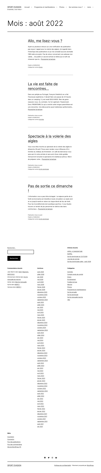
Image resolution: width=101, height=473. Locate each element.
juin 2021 (40, 426)
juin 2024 (40, 338)
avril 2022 (40, 403)
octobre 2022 (41, 388)
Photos (61, 7)
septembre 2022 (42, 391)
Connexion (10, 439)
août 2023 (40, 363)
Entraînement (71, 279)
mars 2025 (40, 315)
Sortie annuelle (72, 292)
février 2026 (41, 287)
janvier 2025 (41, 320)
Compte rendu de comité (75, 274)
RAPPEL (69, 254)
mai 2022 (40, 401)
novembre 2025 (42, 294)
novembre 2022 (42, 386)
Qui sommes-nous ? (76, 7)
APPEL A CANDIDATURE (74, 251)
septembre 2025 (42, 300)
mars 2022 (40, 406)
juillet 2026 (40, 274)
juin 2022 (40, 398)
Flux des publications (13, 442)
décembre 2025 (42, 292)
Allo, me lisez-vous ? (45, 41)
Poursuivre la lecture (48, 59)
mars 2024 (40, 345)
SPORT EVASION (14, 7)
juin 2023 (40, 368)
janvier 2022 (41, 411)
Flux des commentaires (14, 444)
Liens (89, 7)
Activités (41, 119)
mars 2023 (40, 376)
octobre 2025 (41, 297)
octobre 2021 (41, 419)
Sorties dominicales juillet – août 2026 (79, 261)
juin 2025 (40, 307)
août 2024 (40, 333)
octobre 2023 (41, 358)
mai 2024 (40, 340)
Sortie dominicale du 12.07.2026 (77, 256)
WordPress (90, 465)
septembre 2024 (42, 330)
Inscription (10, 437)
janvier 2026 (41, 289)
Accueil (27, 7)
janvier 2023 (41, 381)
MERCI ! (17, 284)
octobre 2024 (41, 327)
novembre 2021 (42, 416)
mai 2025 (40, 310)
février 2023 (41, 378)
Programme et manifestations (44, 7)
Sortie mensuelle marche (75, 297)
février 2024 (41, 348)
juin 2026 (40, 277)
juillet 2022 (40, 396)
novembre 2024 (42, 325)
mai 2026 (40, 279)
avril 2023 (40, 373)
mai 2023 (40, 371)
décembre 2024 (42, 322)
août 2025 (40, 302)
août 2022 (40, 393)
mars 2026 (40, 284)
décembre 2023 (42, 353)
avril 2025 (40, 312)
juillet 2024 (40, 335)
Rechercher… (11, 248)
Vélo (68, 300)
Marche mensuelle (21, 282)
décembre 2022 (42, 383)
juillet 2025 (40, 305)
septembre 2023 (42, 360)
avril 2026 (40, 282)
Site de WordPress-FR (14, 447)
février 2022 (41, 409)
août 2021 (40, 424)
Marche (69, 284)
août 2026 (40, 272)
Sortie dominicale (44, 169)
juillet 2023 (40, 365)
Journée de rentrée (73, 259)
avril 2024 (40, 343)
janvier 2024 (41, 350)
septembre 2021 (42, 421)
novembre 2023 (42, 355)
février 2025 (41, 317)
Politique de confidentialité (62, 465)
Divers (41, 67)
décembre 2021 (42, 414)
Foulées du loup (72, 282)
